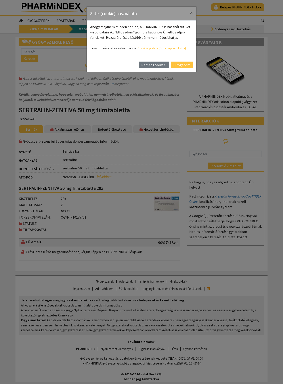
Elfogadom (181, 65)
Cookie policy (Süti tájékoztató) (162, 48)
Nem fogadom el (154, 65)
